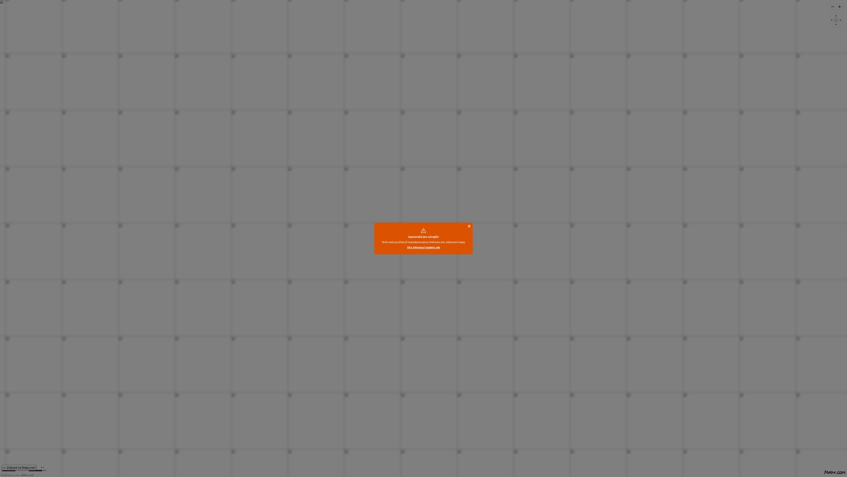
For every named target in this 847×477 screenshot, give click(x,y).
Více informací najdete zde (423, 247)
